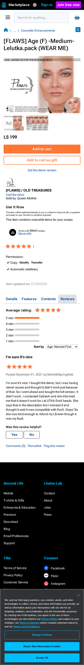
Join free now (68, 5)
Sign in (46, 5)
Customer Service (16, 582)
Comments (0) (16, 446)
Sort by (39, 346)
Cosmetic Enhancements (38, 30)
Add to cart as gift (42, 160)
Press (48, 514)
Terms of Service (15, 568)
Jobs (47, 507)
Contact (49, 493)
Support (9, 543)
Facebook (57, 568)
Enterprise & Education (20, 507)
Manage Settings (42, 634)
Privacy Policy (13, 575)
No (31, 435)
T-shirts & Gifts (14, 500)
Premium (10, 514)
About (48, 500)
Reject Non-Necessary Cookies (42, 646)
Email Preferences (16, 536)
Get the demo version (42, 170)
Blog (7, 529)
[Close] (79, 595)
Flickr (54, 576)
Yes (14, 435)
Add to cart (41, 149)
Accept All (42, 657)
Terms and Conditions (26, 626)
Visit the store (15, 194)
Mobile (8, 493)
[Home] (6, 30)
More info (24, 233)
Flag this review (54, 446)
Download (11, 522)
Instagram (58, 583)
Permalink (34, 446)
